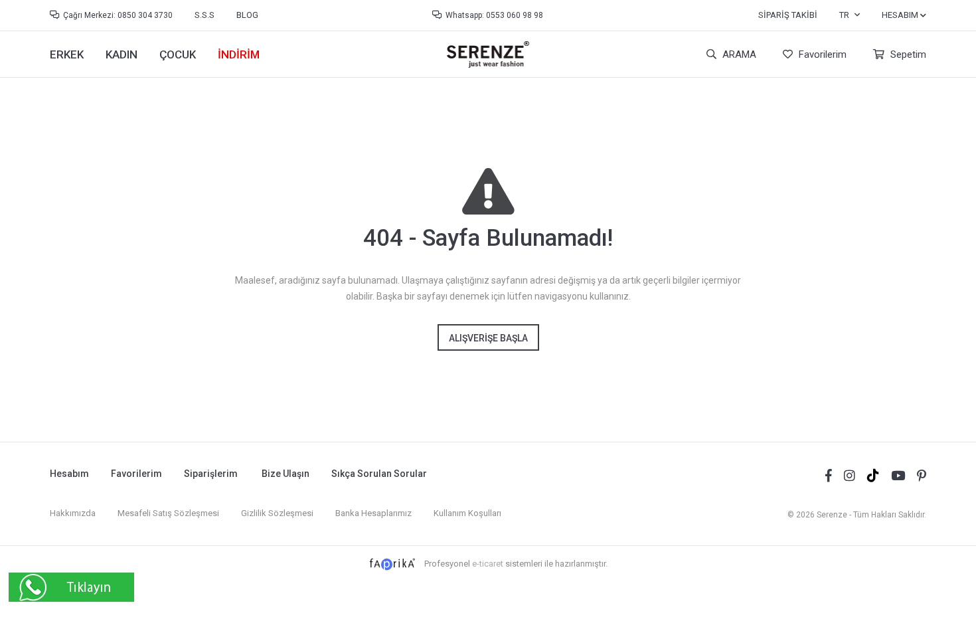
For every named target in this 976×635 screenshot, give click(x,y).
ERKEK (67, 54)
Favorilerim (821, 54)
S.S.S (204, 15)
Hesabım (69, 473)
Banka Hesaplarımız (373, 513)
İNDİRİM (239, 54)
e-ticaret (487, 564)
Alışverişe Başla (488, 338)
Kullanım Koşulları (467, 513)
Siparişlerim (211, 473)
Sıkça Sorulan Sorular (379, 473)
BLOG (247, 15)
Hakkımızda (73, 513)
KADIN (121, 54)
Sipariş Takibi (787, 15)
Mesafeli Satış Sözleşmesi (168, 513)
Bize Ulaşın (285, 473)
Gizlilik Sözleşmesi (277, 513)
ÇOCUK (177, 54)
